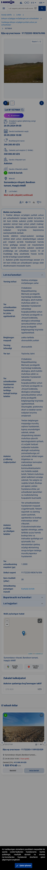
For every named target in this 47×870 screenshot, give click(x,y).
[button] (23, 865)
